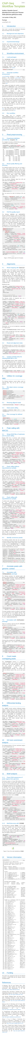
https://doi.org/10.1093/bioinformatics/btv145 (11, 1017)
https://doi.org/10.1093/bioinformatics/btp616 (11, 1009)
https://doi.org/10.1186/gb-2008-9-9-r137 (15, 1023)
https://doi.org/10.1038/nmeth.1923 (15, 994)
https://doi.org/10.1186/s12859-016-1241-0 (11, 989)
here (7, 83)
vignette (13, 67)
